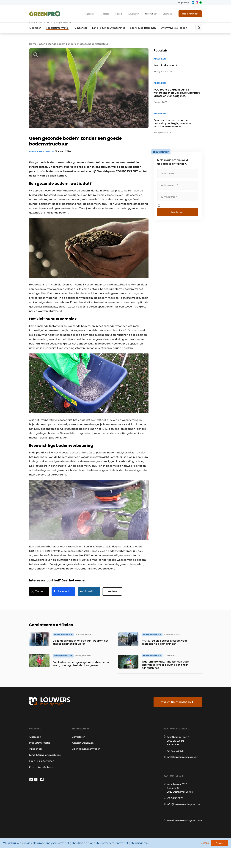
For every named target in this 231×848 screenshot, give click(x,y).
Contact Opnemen (83, 742)
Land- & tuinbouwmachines (108, 27)
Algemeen (35, 27)
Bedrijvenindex (190, 13)
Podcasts (104, 14)
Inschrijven (177, 212)
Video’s (118, 14)
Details (205, 842)
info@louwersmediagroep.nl (183, 757)
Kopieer (112, 591)
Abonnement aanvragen (86, 748)
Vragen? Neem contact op (176, 701)
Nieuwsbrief (151, 14)
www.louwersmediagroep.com (184, 820)
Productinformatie (57, 27)
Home (32, 43)
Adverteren (133, 14)
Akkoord (219, 843)
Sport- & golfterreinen (143, 27)
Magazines (89, 14)
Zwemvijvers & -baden (174, 27)
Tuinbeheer (80, 27)
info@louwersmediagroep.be (183, 804)
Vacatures (167, 14)
